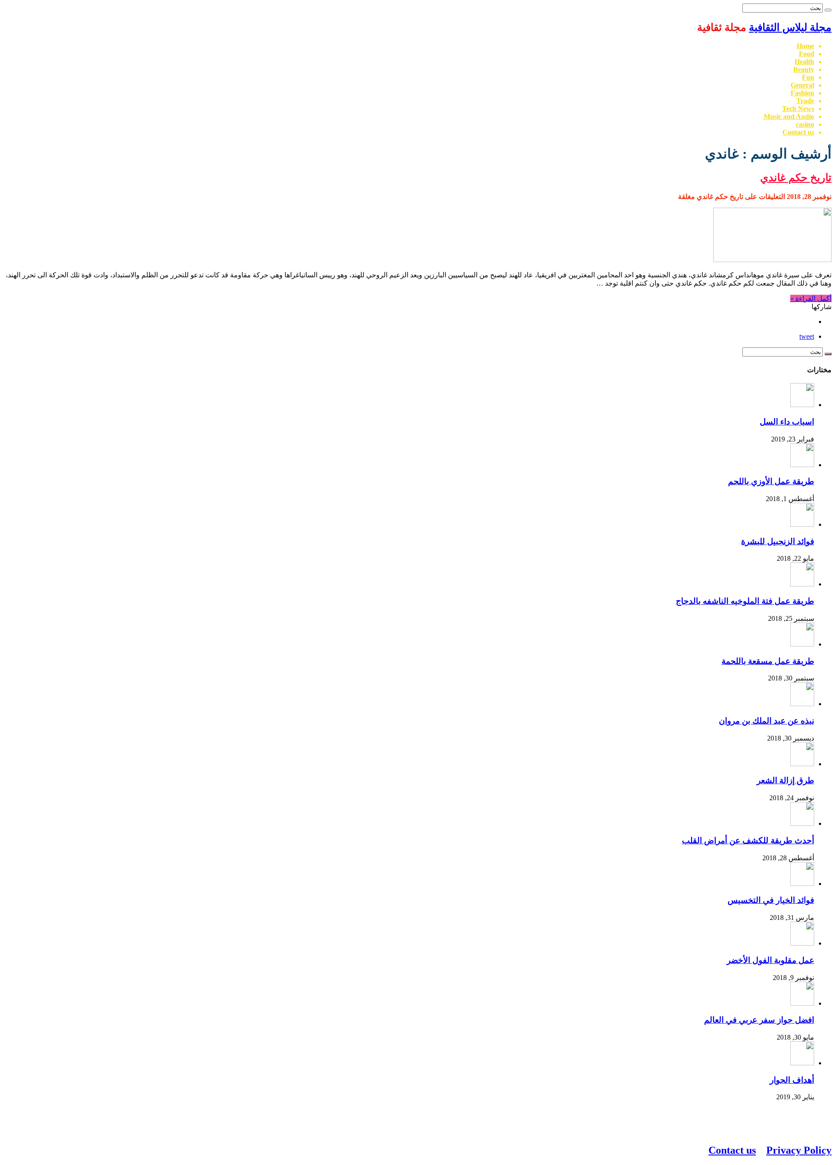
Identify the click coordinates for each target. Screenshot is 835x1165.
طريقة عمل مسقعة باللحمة (767, 661)
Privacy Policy (799, 1150)
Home (805, 46)
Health (804, 61)
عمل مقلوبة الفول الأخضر (770, 960)
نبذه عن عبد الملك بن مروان (766, 720)
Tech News (798, 108)
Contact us (798, 132)
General (802, 85)
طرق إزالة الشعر (785, 780)
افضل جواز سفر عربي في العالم (759, 1019)
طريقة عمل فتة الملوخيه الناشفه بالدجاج (745, 601)
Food (806, 53)
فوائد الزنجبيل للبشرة (777, 541)
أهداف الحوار (792, 1079)
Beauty (803, 69)
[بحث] (828, 10)
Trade (805, 100)
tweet (806, 336)
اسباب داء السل (787, 421)
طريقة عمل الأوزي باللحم (771, 481)
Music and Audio (789, 116)
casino (805, 124)
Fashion (802, 93)
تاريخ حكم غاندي (796, 177)
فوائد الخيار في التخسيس (771, 900)
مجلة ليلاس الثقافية (790, 27)
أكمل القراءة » (811, 298)
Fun (808, 77)
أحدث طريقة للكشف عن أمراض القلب (748, 840)
